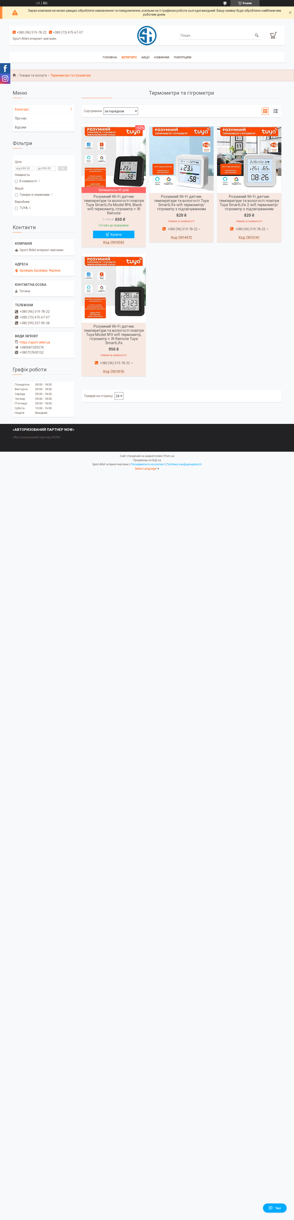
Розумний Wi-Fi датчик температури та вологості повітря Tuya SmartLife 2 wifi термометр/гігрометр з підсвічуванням (249, 202)
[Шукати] (256, 35)
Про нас (21, 118)
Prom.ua (169, 456)
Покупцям (182, 57)
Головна (110, 57)
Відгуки (20, 127)
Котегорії (129, 57)
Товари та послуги (33, 75)
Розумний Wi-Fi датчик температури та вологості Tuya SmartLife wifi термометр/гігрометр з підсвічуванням (181, 202)
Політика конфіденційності (184, 464)
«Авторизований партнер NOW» (37, 437)
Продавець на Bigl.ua (147, 460)
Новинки (161, 57)
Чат (278, 1208)
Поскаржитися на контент (147, 464)
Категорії (22, 109)
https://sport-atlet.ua (35, 342)
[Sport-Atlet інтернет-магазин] (147, 35)
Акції (145, 57)
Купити (116, 234)
